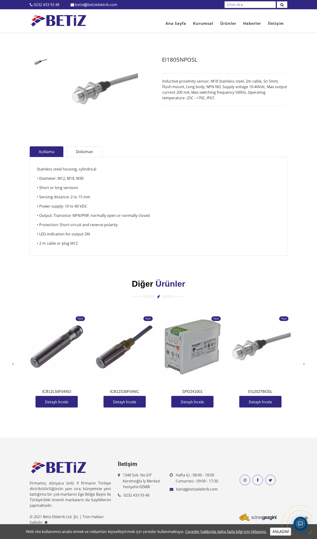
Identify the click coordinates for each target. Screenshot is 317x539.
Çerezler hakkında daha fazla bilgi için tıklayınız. (226, 531)
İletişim (276, 23)
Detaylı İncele (56, 401)
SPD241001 (192, 392)
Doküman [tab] (84, 151)
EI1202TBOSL (260, 392)
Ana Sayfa (175, 23)
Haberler (252, 23)
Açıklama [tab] (46, 151)
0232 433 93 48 (46, 4)
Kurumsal (203, 23)
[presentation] (13, 363)
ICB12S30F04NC (124, 392)
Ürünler (228, 23)
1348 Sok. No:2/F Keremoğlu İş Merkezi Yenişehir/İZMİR (141, 480)
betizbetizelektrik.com (96, 4)
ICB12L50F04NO (56, 392)
